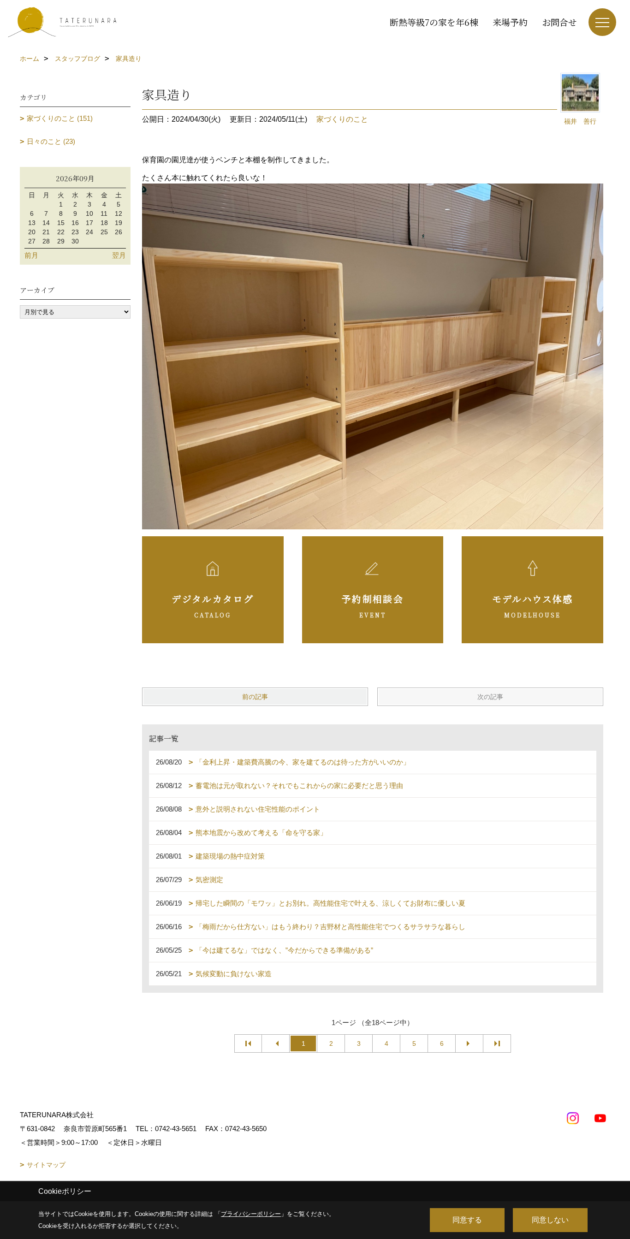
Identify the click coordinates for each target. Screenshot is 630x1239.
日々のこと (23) (51, 141)
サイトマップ (46, 1164)
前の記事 (255, 696)
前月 (31, 255)
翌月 (119, 255)
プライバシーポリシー (251, 1213)
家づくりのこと (342, 119)
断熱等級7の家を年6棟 (434, 22)
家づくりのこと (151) (60, 118)
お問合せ (559, 22)
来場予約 (510, 22)
